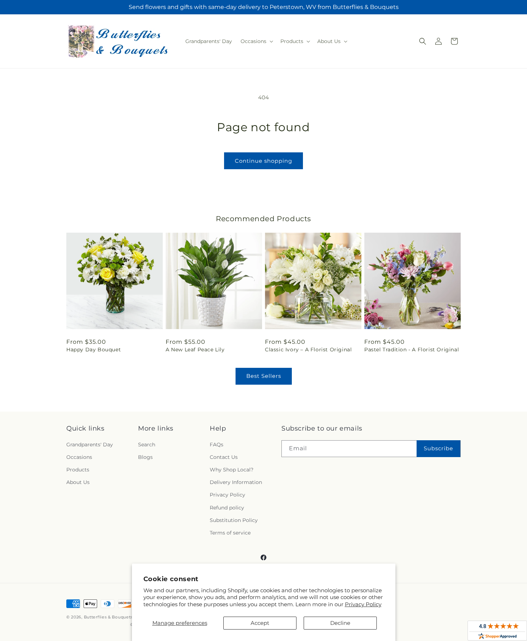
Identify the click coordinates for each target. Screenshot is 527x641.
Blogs (145, 457)
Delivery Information (236, 482)
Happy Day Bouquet (93, 349)
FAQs (216, 444)
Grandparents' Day (89, 444)
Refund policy (227, 507)
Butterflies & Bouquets (108, 616)
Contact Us (224, 457)
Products (77, 469)
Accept (260, 622)
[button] (256, 41)
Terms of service (230, 533)
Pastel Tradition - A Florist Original (411, 349)
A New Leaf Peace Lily (195, 349)
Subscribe (438, 448)
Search (146, 444)
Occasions (79, 457)
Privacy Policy (363, 604)
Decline (340, 622)
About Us (78, 482)
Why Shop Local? (231, 469)
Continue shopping (263, 160)
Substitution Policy (234, 520)
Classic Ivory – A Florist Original (308, 349)
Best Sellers (263, 375)
